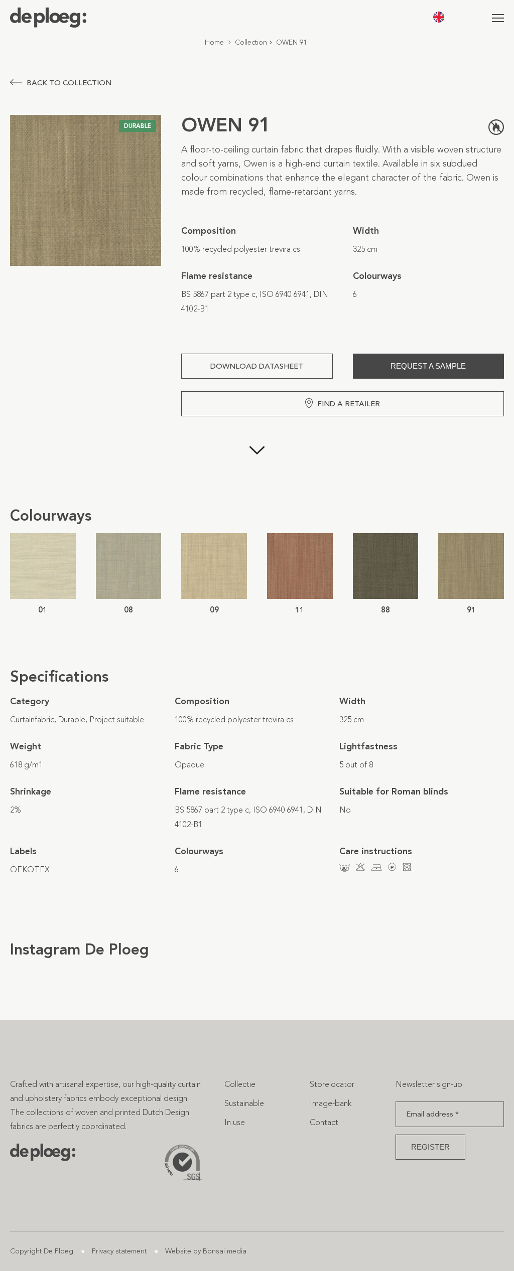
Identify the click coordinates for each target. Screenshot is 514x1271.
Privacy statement (119, 1251)
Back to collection (69, 82)
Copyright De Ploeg (41, 1251)
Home (214, 42)
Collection (251, 42)
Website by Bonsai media (205, 1251)
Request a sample (428, 366)
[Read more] (257, 460)
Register (430, 1147)
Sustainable (244, 1103)
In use (234, 1122)
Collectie (239, 1084)
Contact (324, 1122)
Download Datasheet (256, 366)
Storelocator (332, 1084)
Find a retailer (348, 403)
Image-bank (330, 1103)
